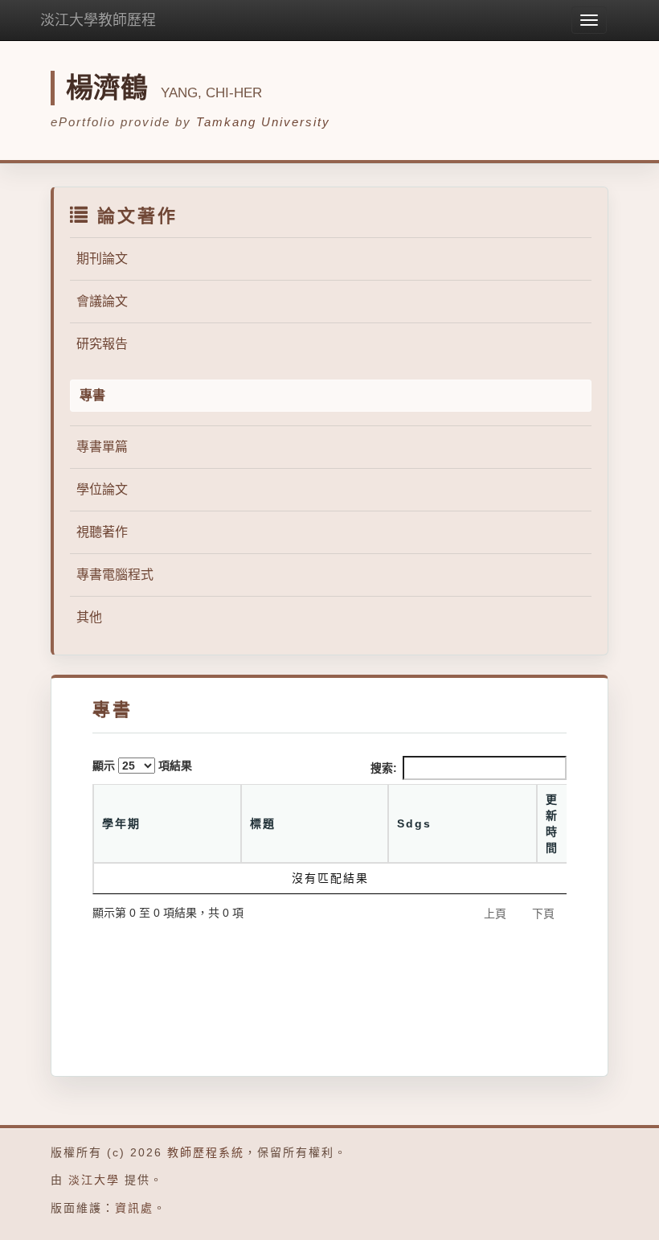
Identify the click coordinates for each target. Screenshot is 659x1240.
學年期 (121, 823)
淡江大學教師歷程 (98, 20)
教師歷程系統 (205, 1152)
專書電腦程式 (114, 574)
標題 (263, 823)
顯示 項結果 (142, 765)
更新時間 (552, 823)
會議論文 (102, 301)
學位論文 (102, 489)
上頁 (495, 913)
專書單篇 (102, 447)
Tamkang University (263, 122)
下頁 (543, 913)
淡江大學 (94, 1179)
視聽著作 (102, 532)
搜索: (383, 768)
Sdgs (414, 823)
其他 (89, 617)
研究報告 (102, 344)
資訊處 (134, 1207)
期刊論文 (102, 258)
